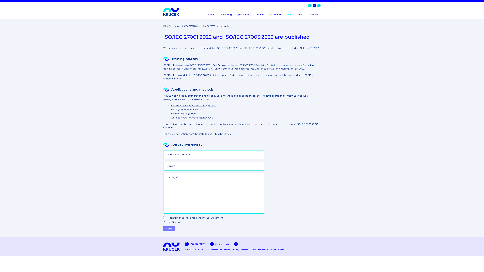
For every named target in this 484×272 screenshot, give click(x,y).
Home (211, 14)
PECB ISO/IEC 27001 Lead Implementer (211, 65)
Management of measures (186, 109)
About (301, 14)
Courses (260, 14)
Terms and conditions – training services (270, 250)
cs (310, 6)
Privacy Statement (173, 222)
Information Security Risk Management (193, 105)
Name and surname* (179, 154)
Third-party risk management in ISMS (192, 117)
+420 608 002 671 (197, 244)
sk (319, 6)
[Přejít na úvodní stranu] (171, 12)
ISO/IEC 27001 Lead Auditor (255, 65)
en (314, 6)
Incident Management (183, 113)
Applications (244, 14)
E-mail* (171, 166)
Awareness (275, 14)
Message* (172, 177)
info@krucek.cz (222, 244)
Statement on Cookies (219, 250)
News (289, 14)
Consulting (226, 14)
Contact (313, 14)
